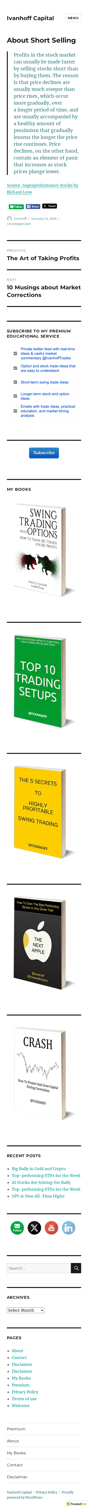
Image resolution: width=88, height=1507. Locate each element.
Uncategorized (19, 224)
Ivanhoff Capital (30, 18)
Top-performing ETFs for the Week (46, 1175)
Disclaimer (22, 1364)
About (17, 1350)
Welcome (21, 1405)
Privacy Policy (25, 1391)
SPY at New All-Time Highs (38, 1196)
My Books (21, 1378)
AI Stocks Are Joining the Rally (41, 1182)
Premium (21, 1385)
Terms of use (24, 1398)
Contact (19, 1357)
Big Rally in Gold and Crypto (39, 1168)
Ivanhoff (20, 219)
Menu (73, 18)
